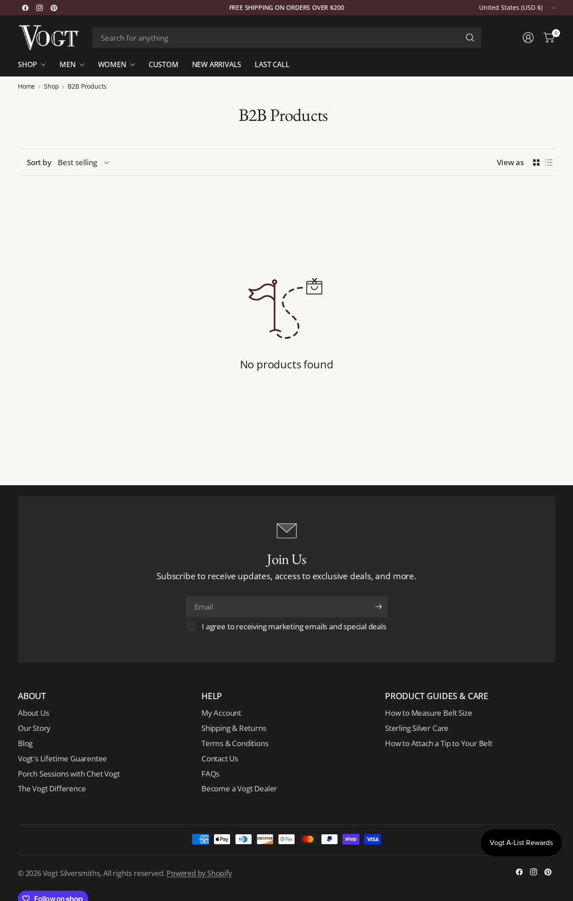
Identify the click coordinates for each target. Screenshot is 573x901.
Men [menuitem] (67, 64)
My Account (221, 713)
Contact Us (219, 758)
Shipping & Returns (233, 728)
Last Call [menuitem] (272, 64)
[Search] (470, 37)
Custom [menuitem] (164, 64)
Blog (25, 743)
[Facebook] (25, 7)
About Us (33, 713)
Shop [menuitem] (27, 64)
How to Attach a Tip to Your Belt (438, 743)
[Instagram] (39, 7)
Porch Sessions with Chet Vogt (69, 774)
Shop (51, 86)
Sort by (39, 162)
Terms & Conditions (235, 743)
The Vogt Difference (52, 788)
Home (26, 86)
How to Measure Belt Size (428, 713)
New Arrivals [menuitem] (217, 64)
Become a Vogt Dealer (239, 788)
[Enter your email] (378, 607)
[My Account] (528, 37)
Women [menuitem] (112, 64)
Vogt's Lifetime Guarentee (62, 758)
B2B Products (87, 86)
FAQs (210, 774)
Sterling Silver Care (417, 728)
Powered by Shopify (199, 873)
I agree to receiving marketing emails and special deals (294, 626)
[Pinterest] (54, 7)
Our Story (34, 728)
